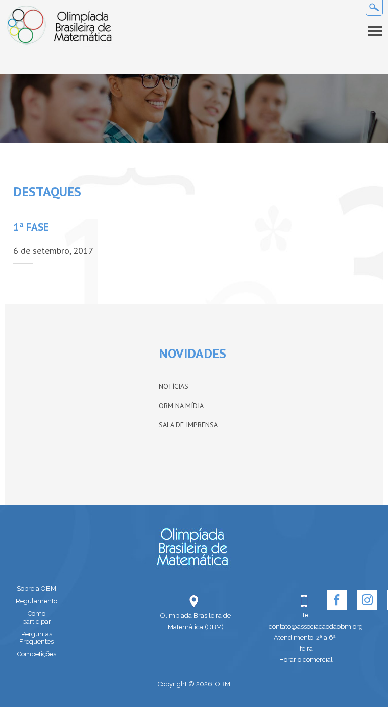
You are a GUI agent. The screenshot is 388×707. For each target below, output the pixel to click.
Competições (36, 654)
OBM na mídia (181, 405)
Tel (306, 615)
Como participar (36, 617)
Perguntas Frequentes (36, 637)
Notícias (173, 386)
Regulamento (36, 601)
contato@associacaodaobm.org (306, 626)
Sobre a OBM (36, 588)
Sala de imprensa (188, 424)
